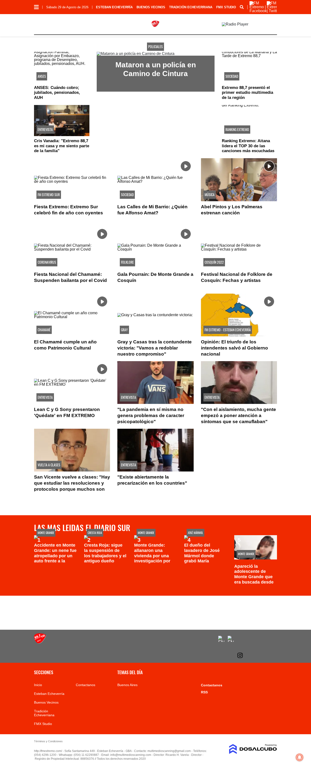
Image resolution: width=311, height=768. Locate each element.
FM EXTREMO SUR (49, 194)
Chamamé (44, 329)
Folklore (127, 262)
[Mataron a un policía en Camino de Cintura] (135, 54)
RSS (204, 692)
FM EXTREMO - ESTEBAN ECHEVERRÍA (228, 329)
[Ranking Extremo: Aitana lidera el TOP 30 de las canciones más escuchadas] (249, 120)
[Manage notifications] (299, 757)
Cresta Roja (95, 533)
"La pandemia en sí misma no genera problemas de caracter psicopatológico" (150, 415)
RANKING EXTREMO (237, 129)
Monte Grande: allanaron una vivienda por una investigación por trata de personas (152, 555)
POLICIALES (155, 46)
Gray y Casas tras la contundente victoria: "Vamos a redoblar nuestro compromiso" (154, 348)
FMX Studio (226, 7)
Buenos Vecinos (151, 7)
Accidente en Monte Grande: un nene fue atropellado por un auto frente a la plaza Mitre (55, 555)
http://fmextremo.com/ (48, 751)
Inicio (38, 685)
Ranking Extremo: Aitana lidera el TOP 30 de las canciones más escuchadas (248, 146)
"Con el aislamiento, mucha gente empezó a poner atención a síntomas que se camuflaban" (238, 415)
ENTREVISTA (45, 129)
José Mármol (195, 533)
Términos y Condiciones (48, 741)
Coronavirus (47, 262)
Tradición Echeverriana (190, 7)
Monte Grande (46, 533)
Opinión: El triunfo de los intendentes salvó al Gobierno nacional (234, 348)
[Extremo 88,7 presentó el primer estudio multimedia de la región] (249, 67)
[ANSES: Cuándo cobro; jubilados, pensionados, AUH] (61, 67)
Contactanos (85, 685)
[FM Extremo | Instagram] (240, 655)
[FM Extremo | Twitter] (274, 11)
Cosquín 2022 (214, 262)
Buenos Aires (127, 685)
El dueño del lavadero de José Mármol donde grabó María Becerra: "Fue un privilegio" (202, 558)
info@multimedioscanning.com (130, 755)
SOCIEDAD (231, 76)
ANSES (42, 76)
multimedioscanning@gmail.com (169, 751)
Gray (124, 329)
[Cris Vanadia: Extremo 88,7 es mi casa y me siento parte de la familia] (61, 120)
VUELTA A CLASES (49, 464)
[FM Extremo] (40, 642)
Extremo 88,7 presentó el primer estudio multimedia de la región (247, 92)
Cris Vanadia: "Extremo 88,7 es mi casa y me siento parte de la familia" (61, 146)
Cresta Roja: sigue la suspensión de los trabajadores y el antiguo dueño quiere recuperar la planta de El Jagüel (105, 558)
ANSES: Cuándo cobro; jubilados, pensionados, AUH (57, 92)
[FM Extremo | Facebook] (258, 11)
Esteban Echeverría (114, 7)
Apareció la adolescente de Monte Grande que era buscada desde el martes (254, 577)
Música (210, 194)
